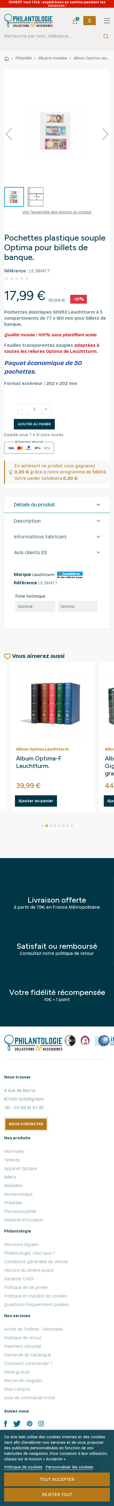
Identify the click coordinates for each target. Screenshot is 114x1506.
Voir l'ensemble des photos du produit (57, 212)
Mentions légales (21, 1244)
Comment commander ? (28, 1363)
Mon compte (17, 1389)
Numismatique (18, 1194)
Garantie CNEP (19, 1278)
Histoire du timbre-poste (29, 1270)
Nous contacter (26, 1124)
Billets (10, 1177)
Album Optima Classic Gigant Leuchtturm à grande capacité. (46, 766)
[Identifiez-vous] (89, 20)
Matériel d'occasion (23, 1220)
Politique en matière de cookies (35, 1296)
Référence (25, 582)
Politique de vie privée (26, 1287)
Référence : (16, 270)
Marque (22, 574)
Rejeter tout (57, 1494)
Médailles (13, 1185)
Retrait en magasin (23, 1380)
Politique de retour (23, 1337)
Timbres (12, 1160)
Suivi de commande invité (29, 1397)
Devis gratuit (17, 1372)
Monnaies (14, 1151)
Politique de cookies (23, 1467)
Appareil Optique (20, 1168)
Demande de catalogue (27, 1355)
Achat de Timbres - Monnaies (33, 1329)
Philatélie (13, 1202)
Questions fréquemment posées (36, 1304)
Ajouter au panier (34, 424)
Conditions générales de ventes (36, 1261)
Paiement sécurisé (22, 1346)
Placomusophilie (20, 1211)
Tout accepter (57, 1479)
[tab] (57, 505)
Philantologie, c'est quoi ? (29, 1253)
